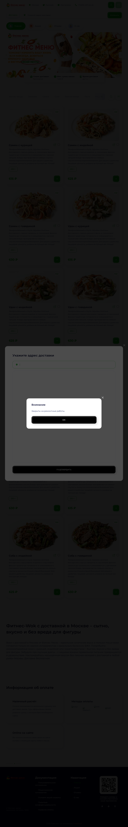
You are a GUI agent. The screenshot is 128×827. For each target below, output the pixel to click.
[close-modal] (103, 398)
